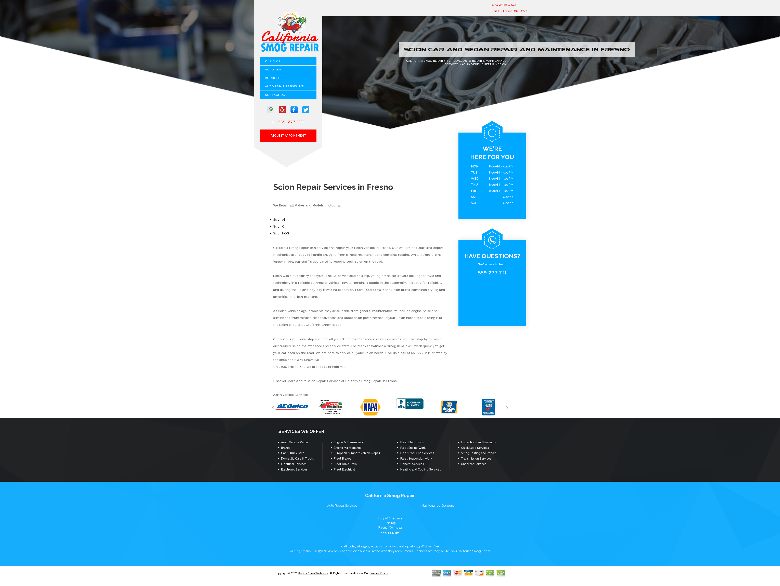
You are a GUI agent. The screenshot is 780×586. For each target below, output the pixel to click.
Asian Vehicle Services (290, 395)
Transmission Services (476, 458)
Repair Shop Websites (313, 573)
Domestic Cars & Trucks (297, 458)
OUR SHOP (272, 61)
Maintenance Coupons (437, 505)
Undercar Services (473, 464)
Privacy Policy (379, 573)
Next (507, 407)
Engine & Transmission (349, 442)
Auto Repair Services (342, 505)
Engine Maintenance (348, 447)
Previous (273, 407)
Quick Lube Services (475, 447)
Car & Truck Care (292, 453)
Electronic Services (294, 469)
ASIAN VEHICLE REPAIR (478, 64)
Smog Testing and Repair (478, 453)
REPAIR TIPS (273, 78)
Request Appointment (288, 135)
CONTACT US (275, 94)
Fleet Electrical (344, 469)
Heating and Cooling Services (420, 469)
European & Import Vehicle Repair (357, 453)
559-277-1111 (291, 122)
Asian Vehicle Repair (295, 442)
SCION (502, 64)
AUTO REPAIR (275, 69)
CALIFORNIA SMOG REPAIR (424, 60)
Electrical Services (294, 464)
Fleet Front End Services (417, 453)
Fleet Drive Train (345, 464)
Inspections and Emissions (479, 442)
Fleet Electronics (412, 442)
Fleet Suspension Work (416, 458)
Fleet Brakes (342, 458)
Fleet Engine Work (413, 447)
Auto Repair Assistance (284, 86)
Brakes (285, 447)
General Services (412, 464)
